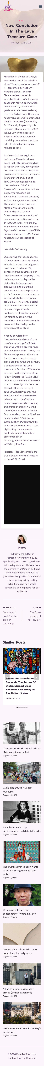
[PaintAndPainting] (8, 6)
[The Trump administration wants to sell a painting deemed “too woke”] (22, 852)
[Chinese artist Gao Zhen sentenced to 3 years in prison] (22, 895)
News (22, 20)
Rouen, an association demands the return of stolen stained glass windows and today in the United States (21, 686)
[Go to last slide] (7, 676)
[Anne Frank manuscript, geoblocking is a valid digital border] (22, 812)
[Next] (36, 676)
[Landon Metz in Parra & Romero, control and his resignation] (22, 934)
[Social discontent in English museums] (22, 773)
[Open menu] (40, 6)
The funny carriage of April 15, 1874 (34, 613)
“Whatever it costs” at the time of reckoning (10, 615)
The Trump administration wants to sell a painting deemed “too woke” (20, 870)
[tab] (17, 707)
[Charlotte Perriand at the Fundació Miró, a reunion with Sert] (22, 733)
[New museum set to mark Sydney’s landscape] (22, 1013)
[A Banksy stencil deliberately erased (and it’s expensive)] (22, 974)
